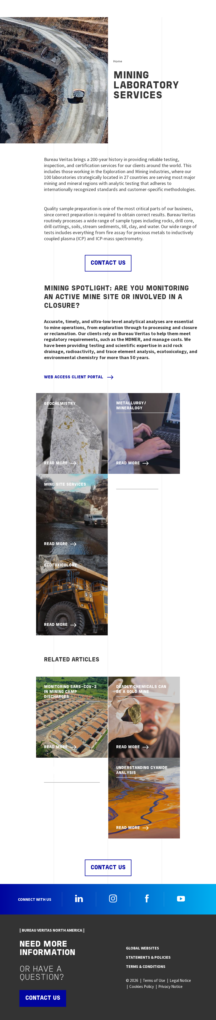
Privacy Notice (170, 986)
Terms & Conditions (145, 966)
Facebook (147, 898)
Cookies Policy (141, 986)
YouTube (181, 898)
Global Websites (142, 948)
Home (117, 61)
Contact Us (108, 263)
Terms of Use (154, 980)
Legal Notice (180, 980)
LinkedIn (79, 898)
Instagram (113, 898)
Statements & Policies (148, 957)
